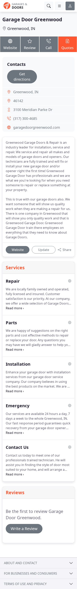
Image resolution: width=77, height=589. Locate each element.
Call (49, 47)
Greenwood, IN (21, 28)
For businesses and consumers (30, 573)
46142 (18, 100)
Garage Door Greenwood (32, 19)
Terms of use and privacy (25, 584)
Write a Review (24, 528)
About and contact (20, 563)
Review (30, 47)
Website (10, 47)
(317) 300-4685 (25, 118)
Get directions (22, 77)
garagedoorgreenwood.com (36, 127)
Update (43, 250)
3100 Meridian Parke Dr (32, 109)
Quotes (67, 47)
